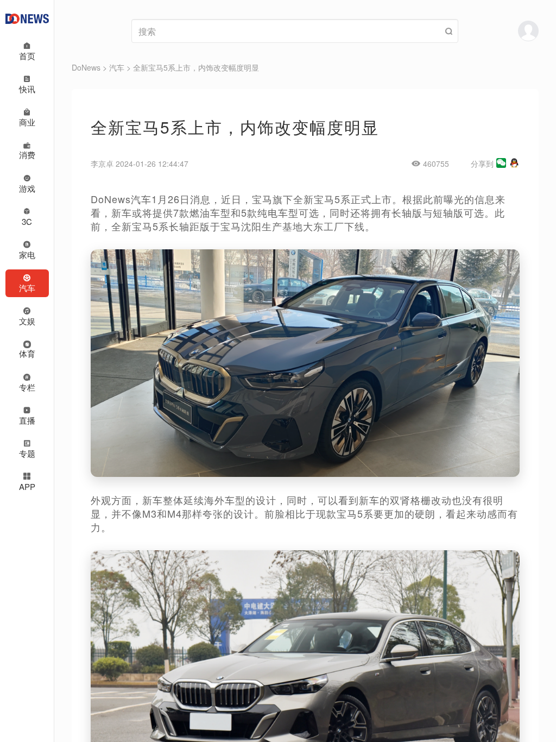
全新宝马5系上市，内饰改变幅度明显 (196, 67)
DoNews (86, 67)
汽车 (116, 67)
